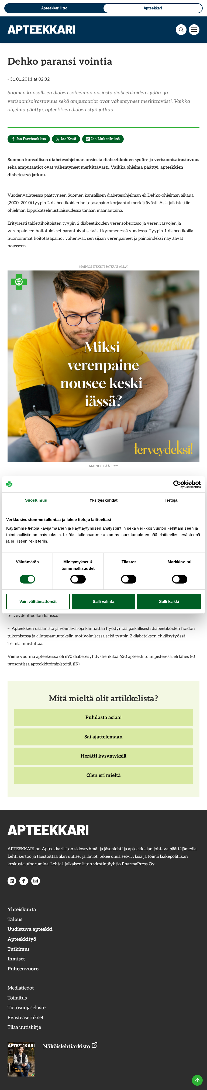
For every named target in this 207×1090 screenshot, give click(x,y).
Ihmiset (16, 959)
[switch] (78, 579)
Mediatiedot (21, 988)
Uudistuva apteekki (30, 929)
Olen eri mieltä (103, 778)
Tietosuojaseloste (27, 1008)
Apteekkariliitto (54, 8)
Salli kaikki (169, 601)
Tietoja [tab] (171, 500)
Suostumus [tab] (36, 500)
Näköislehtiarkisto (67, 1046)
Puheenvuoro (23, 969)
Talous (15, 919)
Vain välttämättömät (38, 601)
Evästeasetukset (26, 1017)
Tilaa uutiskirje (24, 1027)
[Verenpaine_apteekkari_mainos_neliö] (103, 365)
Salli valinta (103, 601)
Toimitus (17, 998)
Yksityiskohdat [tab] (103, 500)
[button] (181, 29)
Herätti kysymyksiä (103, 759)
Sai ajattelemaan (103, 740)
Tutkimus (19, 949)
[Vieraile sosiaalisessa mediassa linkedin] (12, 881)
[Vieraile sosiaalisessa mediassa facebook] (23, 881)
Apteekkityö (22, 939)
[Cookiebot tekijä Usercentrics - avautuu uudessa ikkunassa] (177, 484)
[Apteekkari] (41, 29)
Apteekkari (153, 8)
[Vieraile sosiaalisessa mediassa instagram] (35, 881)
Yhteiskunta (22, 909)
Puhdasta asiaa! (103, 720)
